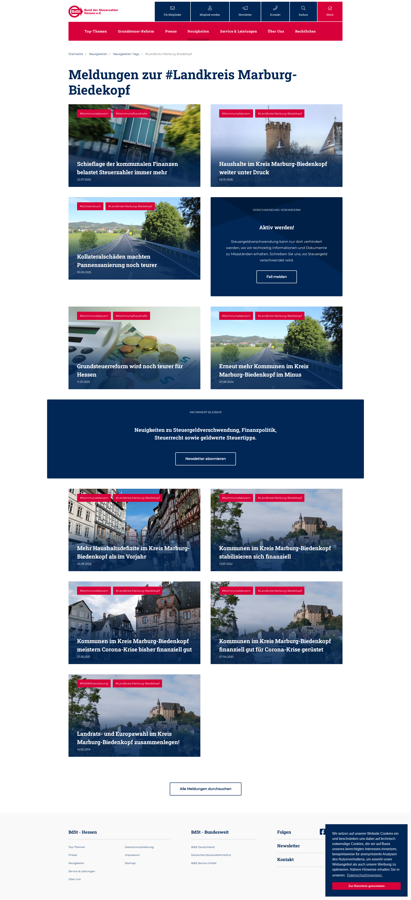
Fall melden (277, 277)
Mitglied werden (210, 14)
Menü (330, 14)
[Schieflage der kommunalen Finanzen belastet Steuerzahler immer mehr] (134, 145)
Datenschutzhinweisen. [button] (365, 875)
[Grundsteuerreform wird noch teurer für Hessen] (134, 348)
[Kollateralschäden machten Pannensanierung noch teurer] (134, 238)
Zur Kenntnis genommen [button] (366, 886)
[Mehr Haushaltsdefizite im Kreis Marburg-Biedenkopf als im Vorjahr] (134, 530)
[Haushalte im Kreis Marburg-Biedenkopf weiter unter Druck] (276, 145)
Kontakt (275, 14)
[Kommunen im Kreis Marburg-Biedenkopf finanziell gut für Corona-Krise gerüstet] (276, 622)
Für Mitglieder (172, 14)
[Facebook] (323, 832)
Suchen (303, 14)
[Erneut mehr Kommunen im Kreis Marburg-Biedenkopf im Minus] (276, 348)
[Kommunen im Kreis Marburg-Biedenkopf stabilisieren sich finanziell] (276, 530)
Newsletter (245, 14)
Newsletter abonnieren (205, 459)
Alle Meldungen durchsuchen (205, 789)
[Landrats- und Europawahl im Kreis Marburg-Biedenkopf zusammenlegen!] (134, 715)
